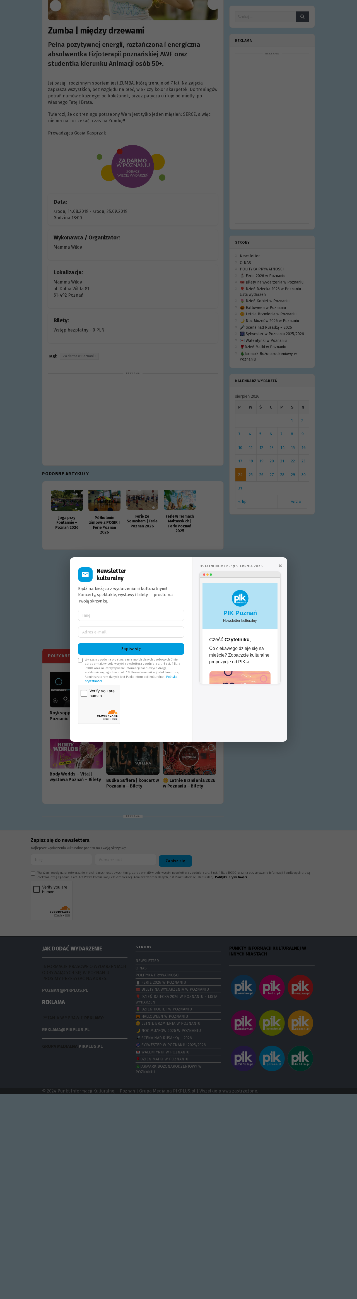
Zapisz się (131, 649)
